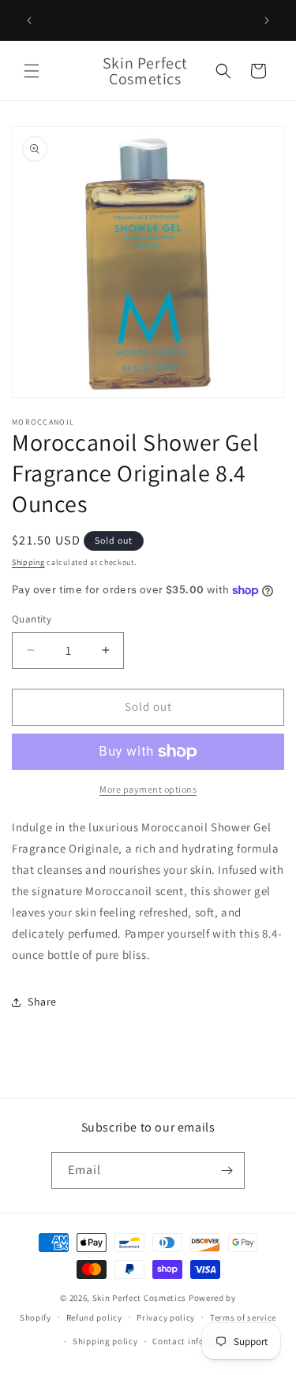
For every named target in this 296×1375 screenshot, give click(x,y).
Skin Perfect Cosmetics (139, 1297)
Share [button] (42, 1001)
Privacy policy (166, 1317)
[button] (31, 71)
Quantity (31, 619)
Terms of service (243, 1317)
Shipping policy (105, 1341)
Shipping (28, 562)
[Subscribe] (226, 1170)
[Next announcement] (266, 20)
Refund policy (94, 1317)
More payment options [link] (148, 789)
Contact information (195, 1341)
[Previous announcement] (29, 20)
